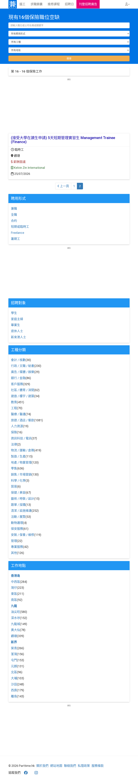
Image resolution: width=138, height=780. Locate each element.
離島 (14, 696)
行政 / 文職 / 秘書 (22, 366)
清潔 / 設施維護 (21, 510)
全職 (14, 214)
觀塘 (14, 636)
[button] (127, 4)
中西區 (15, 582)
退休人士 (17, 331)
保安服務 (17, 528)
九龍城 (15, 624)
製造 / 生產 (18, 456)
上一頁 (64, 186)
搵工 (22, 4)
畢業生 (15, 325)
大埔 (14, 678)
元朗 (14, 666)
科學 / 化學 (18, 480)
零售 (14, 468)
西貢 (14, 690)
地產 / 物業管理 (21, 462)
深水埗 (15, 618)
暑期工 (15, 239)
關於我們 (42, 765)
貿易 (14, 486)
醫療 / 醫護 (18, 414)
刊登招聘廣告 (88, 4)
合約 (14, 220)
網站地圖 (56, 765)
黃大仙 (15, 630)
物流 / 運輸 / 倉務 (22, 450)
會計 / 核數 (18, 360)
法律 (14, 444)
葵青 (14, 648)
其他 (14, 553)
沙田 (14, 684)
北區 (14, 672)
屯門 (14, 660)
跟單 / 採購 (18, 504)
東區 (14, 594)
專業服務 (17, 547)
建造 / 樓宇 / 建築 (22, 396)
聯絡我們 (70, 765)
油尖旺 (15, 612)
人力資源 (17, 426)
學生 (14, 313)
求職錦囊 (36, 4)
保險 (14, 432)
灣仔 (14, 587)
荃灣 (14, 654)
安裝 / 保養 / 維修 (22, 535)
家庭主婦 (17, 319)
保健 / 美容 (18, 492)
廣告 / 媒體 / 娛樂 (22, 372)
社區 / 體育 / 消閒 (22, 390)
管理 (14, 541)
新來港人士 (18, 337)
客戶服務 (17, 384)
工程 (14, 408)
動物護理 (17, 523)
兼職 (14, 208)
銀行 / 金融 (18, 378)
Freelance (17, 232)
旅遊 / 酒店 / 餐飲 (22, 420)
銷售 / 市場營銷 (21, 474)
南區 (14, 600)
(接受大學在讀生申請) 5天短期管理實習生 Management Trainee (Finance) (63, 140)
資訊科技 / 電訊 (21, 438)
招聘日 (69, 4)
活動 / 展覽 (18, 516)
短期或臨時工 (20, 226)
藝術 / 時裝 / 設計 (22, 498)
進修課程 (54, 4)
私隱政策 (84, 765)
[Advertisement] (69, 104)
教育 (14, 402)
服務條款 (98, 765)
